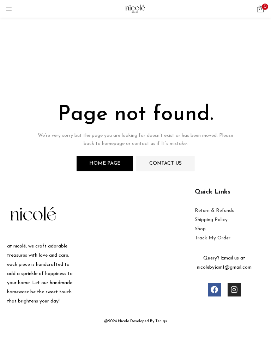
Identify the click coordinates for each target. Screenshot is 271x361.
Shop (200, 229)
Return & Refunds (214, 210)
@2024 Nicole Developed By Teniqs (135, 321)
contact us (165, 163)
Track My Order (212, 238)
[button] (260, 9)
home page (104, 163)
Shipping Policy (211, 219)
